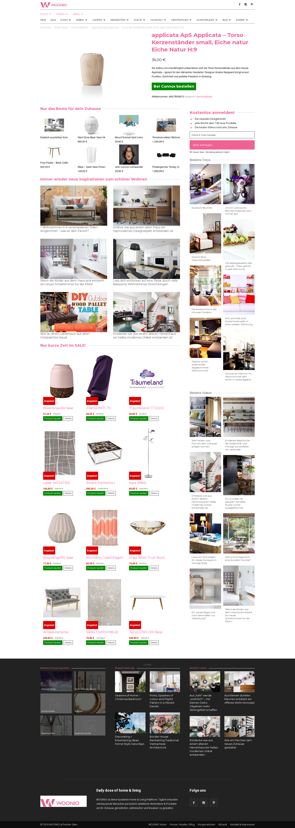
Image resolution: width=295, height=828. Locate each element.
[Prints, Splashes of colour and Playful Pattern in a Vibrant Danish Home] (165, 681)
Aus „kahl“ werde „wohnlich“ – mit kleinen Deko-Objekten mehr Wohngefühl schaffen (203, 702)
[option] (54, 142)
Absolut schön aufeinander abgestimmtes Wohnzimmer (200, 366)
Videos (60, 14)
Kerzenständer (79, 27)
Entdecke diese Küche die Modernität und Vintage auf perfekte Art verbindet (237, 445)
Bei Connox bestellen (174, 86)
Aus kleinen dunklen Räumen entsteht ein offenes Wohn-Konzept (239, 699)
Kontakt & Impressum (242, 824)
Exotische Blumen (202, 207)
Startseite (45, 27)
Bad (225, 19)
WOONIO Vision (158, 824)
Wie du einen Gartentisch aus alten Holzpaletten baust (65, 335)
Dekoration (118, 19)
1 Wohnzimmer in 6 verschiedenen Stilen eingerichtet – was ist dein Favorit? (69, 229)
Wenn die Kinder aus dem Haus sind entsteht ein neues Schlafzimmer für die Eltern (72, 282)
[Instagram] (246, 4)
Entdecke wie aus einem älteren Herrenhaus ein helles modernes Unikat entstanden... (204, 747)
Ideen (76, 14)
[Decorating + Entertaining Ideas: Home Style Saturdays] (130, 722)
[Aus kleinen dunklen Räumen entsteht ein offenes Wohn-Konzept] (239, 681)
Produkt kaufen (52, 418)
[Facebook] (240, 4)
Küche (138, 19)
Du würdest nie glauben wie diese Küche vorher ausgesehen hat (235, 503)
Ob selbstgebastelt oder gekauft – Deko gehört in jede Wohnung (238, 266)
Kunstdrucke (205, 19)
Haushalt (156, 19)
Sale (53, 19)
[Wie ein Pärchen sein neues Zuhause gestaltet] (239, 726)
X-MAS (64, 19)
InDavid (222, 824)
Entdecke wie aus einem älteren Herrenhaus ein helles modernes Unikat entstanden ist (144, 335)
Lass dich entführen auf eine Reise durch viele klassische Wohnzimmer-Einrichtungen (145, 282)
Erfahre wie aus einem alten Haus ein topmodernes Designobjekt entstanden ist (143, 229)
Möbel (80, 19)
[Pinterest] (252, 4)
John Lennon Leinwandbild (130, 166)
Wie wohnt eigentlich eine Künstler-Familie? (238, 558)
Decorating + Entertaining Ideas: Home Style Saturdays (129, 740)
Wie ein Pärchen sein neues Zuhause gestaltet (238, 744)
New (43, 19)
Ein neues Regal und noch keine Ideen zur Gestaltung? (203, 615)
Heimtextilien (179, 19)
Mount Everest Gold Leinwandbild (133, 137)
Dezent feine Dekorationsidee (201, 258)
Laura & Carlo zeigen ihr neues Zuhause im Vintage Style (204, 560)
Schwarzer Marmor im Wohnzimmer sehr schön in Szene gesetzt (238, 376)
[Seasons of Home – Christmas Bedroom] (130, 681)
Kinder (240, 19)
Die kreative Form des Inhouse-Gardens (204, 311)
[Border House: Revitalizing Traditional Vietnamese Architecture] (165, 722)
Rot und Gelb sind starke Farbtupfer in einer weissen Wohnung (239, 321)
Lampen (97, 19)
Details (68, 418)
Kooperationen (206, 824)
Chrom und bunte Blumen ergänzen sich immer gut (238, 210)
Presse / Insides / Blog (182, 824)
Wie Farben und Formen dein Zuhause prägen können (204, 443)
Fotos (44, 14)
